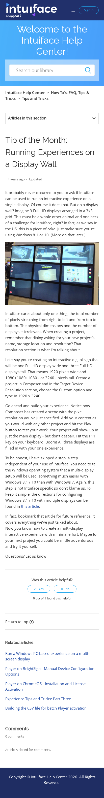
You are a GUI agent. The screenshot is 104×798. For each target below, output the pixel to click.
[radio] (39, 589)
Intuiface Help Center (25, 92)
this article (30, 506)
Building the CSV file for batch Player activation (46, 708)
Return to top (16, 621)
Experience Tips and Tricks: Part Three (38, 698)
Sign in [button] (88, 10)
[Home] (31, 9)
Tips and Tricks (35, 98)
